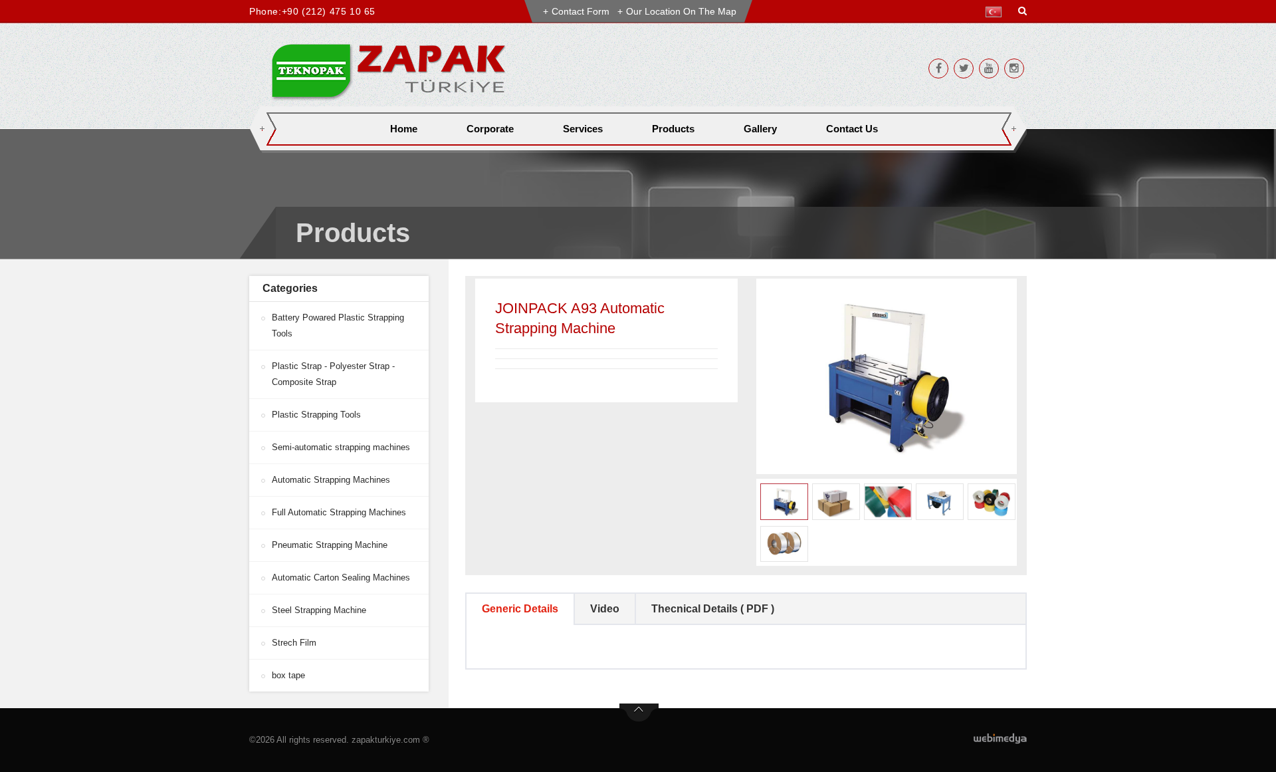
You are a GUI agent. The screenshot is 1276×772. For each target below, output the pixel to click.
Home (403, 128)
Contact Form (580, 11)
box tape (288, 675)
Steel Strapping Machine (319, 610)
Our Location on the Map (681, 11)
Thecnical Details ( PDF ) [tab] (712, 608)
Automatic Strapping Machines (331, 480)
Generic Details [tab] (520, 608)
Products (673, 128)
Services (583, 128)
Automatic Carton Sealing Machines (341, 577)
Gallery (760, 128)
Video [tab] (604, 608)
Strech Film (294, 643)
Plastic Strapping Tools (316, 415)
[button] (997, 12)
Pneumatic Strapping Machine (329, 545)
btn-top (639, 713)
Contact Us (852, 128)
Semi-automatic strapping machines (341, 447)
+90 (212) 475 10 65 (328, 11)
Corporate (490, 128)
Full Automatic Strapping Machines (339, 512)
